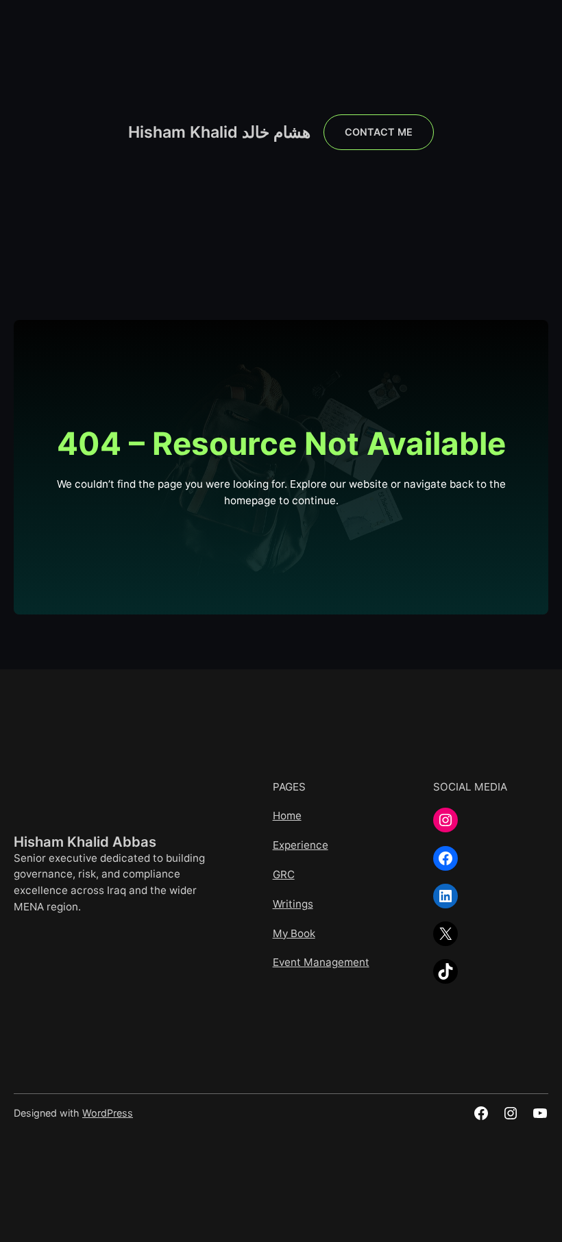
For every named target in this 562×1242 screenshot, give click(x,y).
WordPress (107, 1113)
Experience (300, 845)
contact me (379, 132)
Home (287, 815)
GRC (284, 874)
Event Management (321, 962)
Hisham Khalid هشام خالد (219, 132)
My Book (294, 933)
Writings (293, 903)
